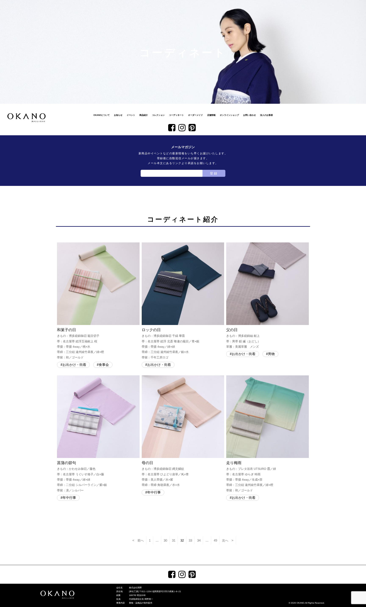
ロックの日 (170, 343)
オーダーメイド (195, 115)
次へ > (227, 540)
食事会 (104, 364)
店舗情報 (211, 115)
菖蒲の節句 (82, 476)
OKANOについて (101, 115)
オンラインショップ (229, 115)
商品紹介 (143, 115)
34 (199, 540)
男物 (271, 354)
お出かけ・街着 (74, 364)
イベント (131, 115)
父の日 (243, 338)
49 (215, 540)
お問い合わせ (249, 115)
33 (190, 540)
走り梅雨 (251, 476)
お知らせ (118, 115)
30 (165, 540)
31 (173, 540)
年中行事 (69, 497)
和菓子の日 (80, 343)
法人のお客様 (266, 115)
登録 (214, 173)
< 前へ (138, 540)
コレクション (158, 115)
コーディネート (176, 115)
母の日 (165, 474)
